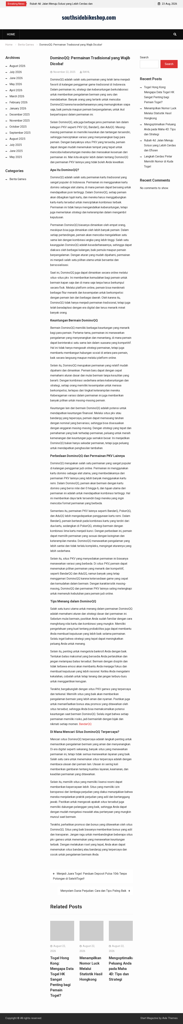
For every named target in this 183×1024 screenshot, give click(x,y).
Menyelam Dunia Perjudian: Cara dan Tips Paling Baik (93, 890)
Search (144, 57)
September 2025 (20, 132)
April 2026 (15, 90)
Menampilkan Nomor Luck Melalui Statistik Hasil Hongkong (91, 969)
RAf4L (86, 72)
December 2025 (19, 114)
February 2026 (18, 102)
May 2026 (15, 84)
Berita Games (17, 179)
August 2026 (17, 66)
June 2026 (16, 78)
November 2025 (19, 120)
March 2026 (16, 96)
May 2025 (15, 157)
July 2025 (15, 145)
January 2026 (17, 108)
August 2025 (17, 138)
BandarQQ (85, 724)
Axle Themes (170, 1018)
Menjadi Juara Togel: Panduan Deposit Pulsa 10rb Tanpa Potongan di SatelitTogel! (90, 876)
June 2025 (16, 151)
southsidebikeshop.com (89, 17)
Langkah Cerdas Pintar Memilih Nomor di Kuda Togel (158, 161)
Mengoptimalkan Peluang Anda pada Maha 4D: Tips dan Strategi (122, 969)
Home (11, 34)
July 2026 (15, 72)
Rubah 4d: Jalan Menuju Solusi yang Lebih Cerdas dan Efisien (160, 145)
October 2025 (18, 126)
